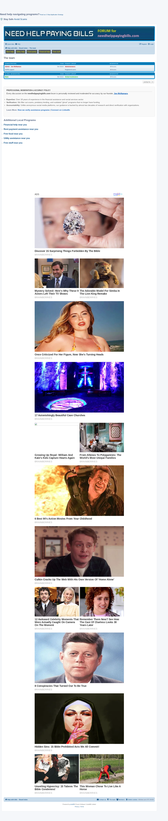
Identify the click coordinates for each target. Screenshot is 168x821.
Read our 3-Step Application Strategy (51, 14)
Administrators (10, 63)
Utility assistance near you (17, 138)
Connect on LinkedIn (60, 110)
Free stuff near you (13, 143)
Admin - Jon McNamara (13, 66)
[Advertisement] (63, 7)
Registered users (70, 69)
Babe (7, 77)
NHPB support (9, 69)
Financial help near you (15, 125)
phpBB (72, 804)
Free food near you (13, 134)
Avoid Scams (20, 19)
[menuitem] (17, 44)
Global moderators (12, 74)
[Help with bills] (79, 33)
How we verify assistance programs (33, 110)
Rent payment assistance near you (21, 129)
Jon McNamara (121, 93)
